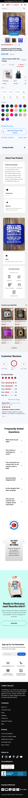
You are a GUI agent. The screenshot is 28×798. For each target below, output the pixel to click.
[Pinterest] (13, 757)
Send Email (21, 654)
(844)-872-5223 (21, 666)
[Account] (21, 5)
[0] (25, 5)
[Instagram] (6, 757)
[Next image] (25, 40)
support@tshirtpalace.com (8, 666)
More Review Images (14, 399)
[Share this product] (19, 45)
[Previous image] (2, 40)
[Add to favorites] (12, 310)
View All (23, 59)
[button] (15, 44)
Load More (14, 348)
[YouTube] (21, 757)
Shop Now (14, 623)
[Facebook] (2, 757)
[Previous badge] (4, 541)
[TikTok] (17, 757)
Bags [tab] (12, 64)
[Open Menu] (3, 5)
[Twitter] (10, 757)
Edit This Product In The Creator (15, 132)
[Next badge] (23, 541)
